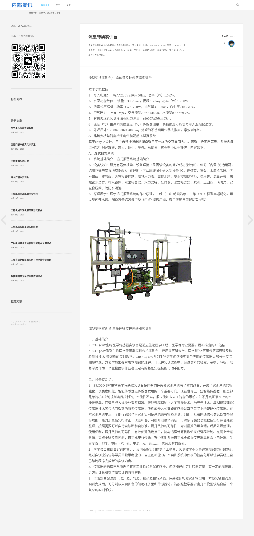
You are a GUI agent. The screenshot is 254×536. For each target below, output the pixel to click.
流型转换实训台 (137, 510)
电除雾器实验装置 (20, 161)
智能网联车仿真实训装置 (23, 144)
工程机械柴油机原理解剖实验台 (26, 210)
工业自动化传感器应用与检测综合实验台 (31, 260)
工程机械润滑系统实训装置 (24, 227)
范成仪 (42, 13)
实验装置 (45, 5)
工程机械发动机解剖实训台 (24, 194)
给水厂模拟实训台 (20, 177)
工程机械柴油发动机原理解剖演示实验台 (31, 243)
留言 (69, 5)
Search (237, 5)
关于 (58, 5)
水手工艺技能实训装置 (22, 128)
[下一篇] (250, 219)
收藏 (148, 510)
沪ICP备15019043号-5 (18, 324)
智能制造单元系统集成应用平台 (26, 276)
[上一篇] (3, 219)
